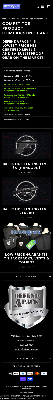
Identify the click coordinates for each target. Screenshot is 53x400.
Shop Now (26, 267)
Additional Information (26, 366)
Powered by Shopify (26, 393)
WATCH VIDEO (26, 218)
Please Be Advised (26, 276)
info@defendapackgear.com (26, 349)
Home (4, 19)
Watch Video (26, 172)
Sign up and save (26, 358)
